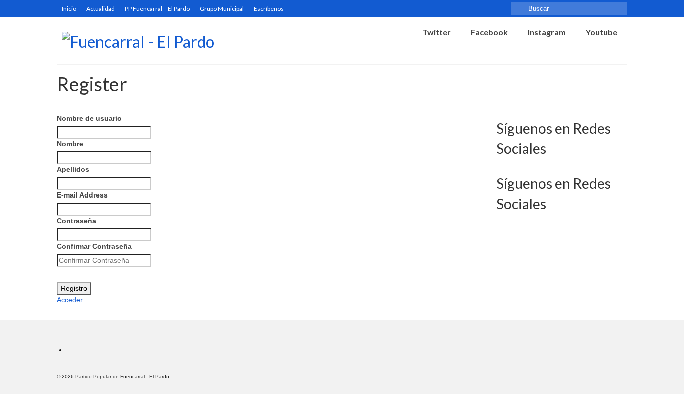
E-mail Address (82, 195)
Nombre (70, 144)
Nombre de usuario (89, 118)
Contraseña (76, 221)
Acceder (70, 300)
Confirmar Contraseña (94, 246)
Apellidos (73, 169)
